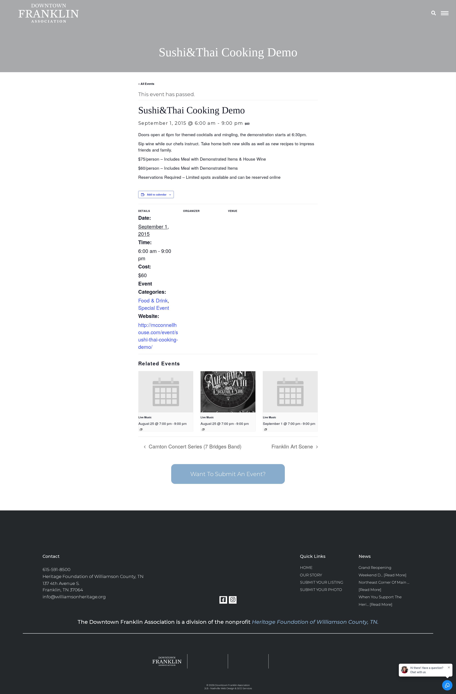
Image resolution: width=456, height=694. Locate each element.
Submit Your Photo (321, 589)
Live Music (145, 417)
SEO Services (244, 688)
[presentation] (165, 391)
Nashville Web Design (222, 688)
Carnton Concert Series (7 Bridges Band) (194, 446)
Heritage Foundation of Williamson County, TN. (315, 622)
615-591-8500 (56, 569)
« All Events (146, 84)
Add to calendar (156, 194)
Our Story (311, 575)
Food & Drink (153, 300)
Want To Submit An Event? (228, 474)
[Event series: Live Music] (141, 429)
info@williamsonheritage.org (74, 596)
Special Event (153, 307)
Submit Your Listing (321, 582)
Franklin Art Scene (292, 446)
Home (306, 567)
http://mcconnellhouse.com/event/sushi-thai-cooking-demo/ (158, 335)
